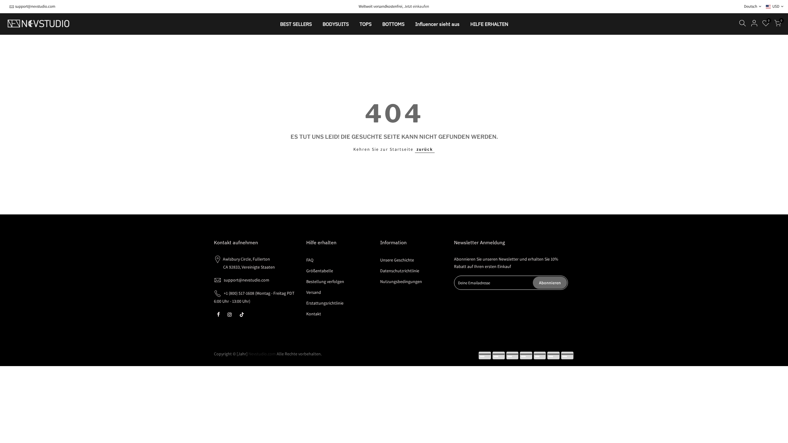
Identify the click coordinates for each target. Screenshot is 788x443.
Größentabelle (319, 270)
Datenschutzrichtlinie (399, 270)
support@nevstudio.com (35, 6)
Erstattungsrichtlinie (325, 303)
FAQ (309, 260)
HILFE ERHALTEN (489, 24)
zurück (424, 149)
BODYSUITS (336, 24)
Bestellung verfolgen (325, 281)
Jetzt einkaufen (416, 6)
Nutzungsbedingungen (401, 281)
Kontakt (313, 314)
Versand (313, 292)
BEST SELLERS (296, 24)
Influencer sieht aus (437, 24)
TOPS (366, 24)
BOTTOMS (393, 24)
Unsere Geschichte (397, 260)
